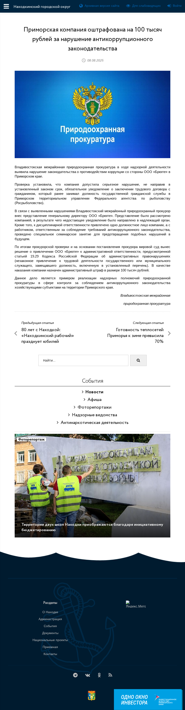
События (50, 626)
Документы (50, 633)
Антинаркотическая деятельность (93, 422)
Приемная (50, 647)
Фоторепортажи (93, 407)
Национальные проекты (50, 640)
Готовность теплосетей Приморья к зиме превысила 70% (135, 336)
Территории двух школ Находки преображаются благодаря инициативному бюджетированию (92, 527)
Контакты (50, 654)
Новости (93, 392)
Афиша (93, 399)
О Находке (50, 612)
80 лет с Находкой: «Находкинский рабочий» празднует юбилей (47, 336)
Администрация (50, 619)
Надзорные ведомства (93, 415)
